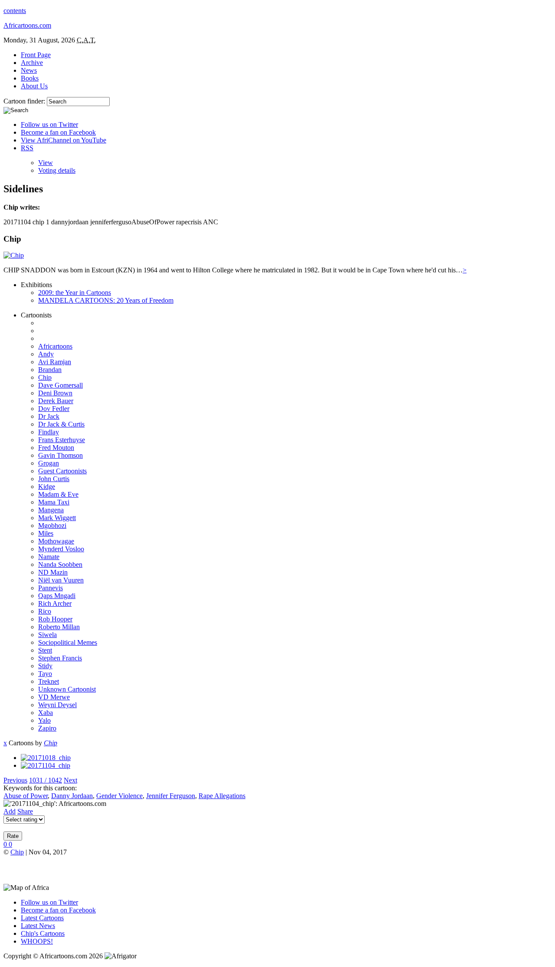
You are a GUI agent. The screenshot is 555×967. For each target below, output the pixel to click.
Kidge (46, 486)
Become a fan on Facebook (58, 132)
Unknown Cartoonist (67, 689)
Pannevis (50, 588)
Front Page (36, 54)
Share (25, 811)
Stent (45, 650)
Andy (46, 354)
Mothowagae (56, 541)
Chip (45, 377)
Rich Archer (55, 603)
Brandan (50, 369)
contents (14, 10)
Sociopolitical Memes (67, 642)
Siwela (47, 634)
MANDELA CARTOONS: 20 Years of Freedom (105, 300)
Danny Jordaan (72, 795)
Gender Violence (119, 795)
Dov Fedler (53, 408)
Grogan (48, 463)
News (29, 70)
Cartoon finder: (25, 101)
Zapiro (47, 728)
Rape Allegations (222, 795)
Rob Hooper (55, 619)
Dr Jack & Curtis (61, 424)
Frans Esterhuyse (61, 439)
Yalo (44, 720)
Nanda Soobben (60, 564)
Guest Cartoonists (62, 471)
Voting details (56, 170)
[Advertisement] (104, 869)
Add (9, 811)
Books (30, 78)
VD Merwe (54, 697)
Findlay (48, 432)
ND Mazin (53, 572)
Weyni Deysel (57, 704)
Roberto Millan (59, 627)
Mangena (51, 510)
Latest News (38, 925)
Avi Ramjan (54, 361)
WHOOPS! (37, 941)
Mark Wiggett (57, 517)
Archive (32, 62)
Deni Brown (55, 393)
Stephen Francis (60, 658)
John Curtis (53, 478)
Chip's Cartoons (43, 933)
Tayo (45, 673)
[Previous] (46, 757)
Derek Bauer (55, 400)
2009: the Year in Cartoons (74, 292)
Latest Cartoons (42, 918)
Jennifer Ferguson (170, 795)
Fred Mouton (56, 447)
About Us (34, 86)
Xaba (45, 712)
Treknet (48, 681)
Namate (48, 556)
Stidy (45, 665)
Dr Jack (48, 416)
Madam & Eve (58, 494)
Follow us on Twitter (49, 124)
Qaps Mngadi (56, 595)
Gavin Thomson (60, 455)
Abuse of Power (25, 795)
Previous (15, 780)
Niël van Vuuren (61, 580)
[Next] (45, 765)
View (45, 162)
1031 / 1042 (45, 780)
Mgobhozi (52, 525)
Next (70, 780)
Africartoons (55, 346)
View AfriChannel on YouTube (63, 140)
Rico (44, 611)
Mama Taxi (53, 502)
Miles (45, 533)
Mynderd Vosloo (61, 549)
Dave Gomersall (60, 385)
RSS (27, 148)
